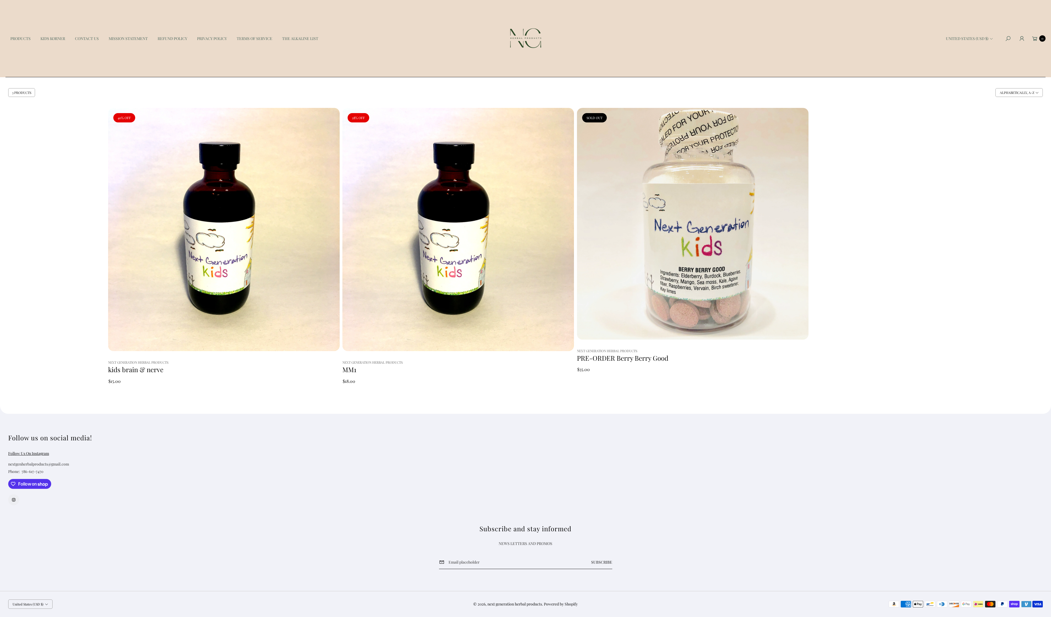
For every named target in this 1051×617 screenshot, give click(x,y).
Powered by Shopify (561, 604)
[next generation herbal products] (525, 38)
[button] (1008, 39)
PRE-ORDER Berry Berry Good (622, 358)
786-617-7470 (32, 471)
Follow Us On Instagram (28, 453)
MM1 (349, 369)
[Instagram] (13, 499)
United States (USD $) (967, 38)
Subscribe (601, 562)
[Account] (1022, 39)
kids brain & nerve (135, 369)
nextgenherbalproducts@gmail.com (38, 464)
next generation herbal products (514, 604)
